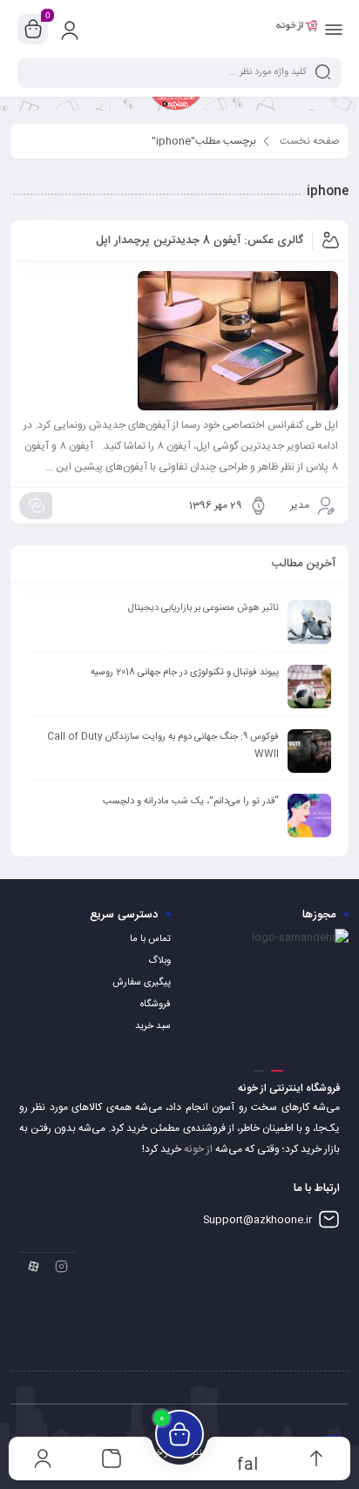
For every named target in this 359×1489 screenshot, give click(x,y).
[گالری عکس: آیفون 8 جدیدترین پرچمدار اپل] (179, 340)
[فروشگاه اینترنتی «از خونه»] (297, 28)
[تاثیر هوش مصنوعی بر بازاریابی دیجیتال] (309, 622)
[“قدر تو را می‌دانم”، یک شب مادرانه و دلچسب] (309, 815)
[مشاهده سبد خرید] (33, 29)
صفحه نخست (310, 141)
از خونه (198, 1149)
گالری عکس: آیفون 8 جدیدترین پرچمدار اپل (199, 240)
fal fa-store (248, 1463)
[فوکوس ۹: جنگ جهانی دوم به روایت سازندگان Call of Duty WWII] (309, 751)
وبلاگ (159, 961)
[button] (277, 1071)
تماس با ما (150, 939)
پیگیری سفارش (141, 983)
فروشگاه (155, 1004)
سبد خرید (153, 1026)
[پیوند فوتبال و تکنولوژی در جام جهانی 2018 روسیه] (309, 686)
